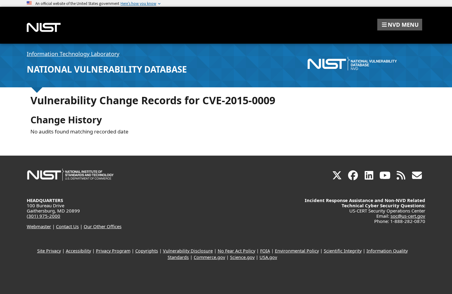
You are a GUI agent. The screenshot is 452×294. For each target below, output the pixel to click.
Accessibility (78, 251)
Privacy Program (113, 251)
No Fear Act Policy (236, 251)
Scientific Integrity (343, 251)
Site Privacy (49, 251)
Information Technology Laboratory (73, 54)
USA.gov (268, 257)
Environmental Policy (297, 251)
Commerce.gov (209, 257)
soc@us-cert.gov (408, 216)
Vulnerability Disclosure (188, 251)
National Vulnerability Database (107, 69)
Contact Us (67, 226)
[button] (399, 24)
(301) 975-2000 (43, 216)
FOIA (265, 251)
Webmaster (39, 226)
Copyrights (146, 251)
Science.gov (242, 257)
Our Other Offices (102, 226)
